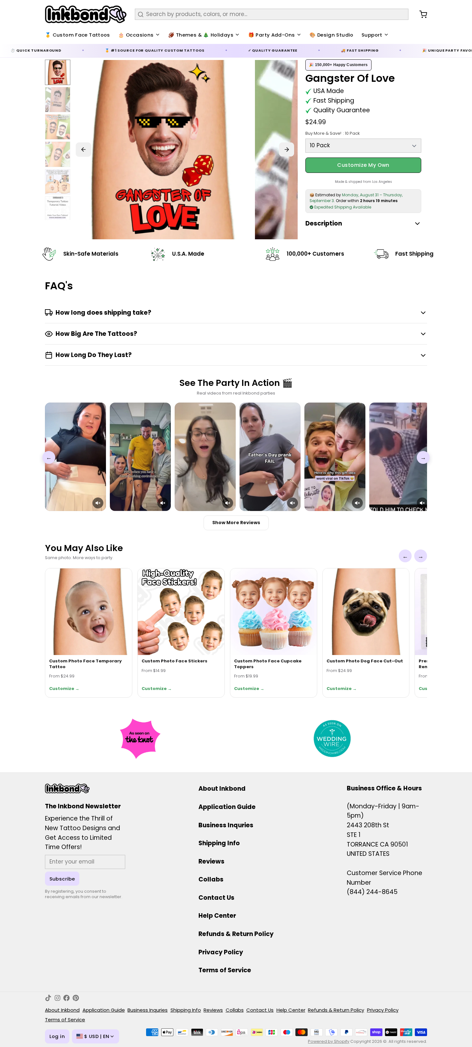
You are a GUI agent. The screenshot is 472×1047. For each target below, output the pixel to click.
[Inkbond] (86, 14)
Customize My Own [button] (363, 165)
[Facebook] (66, 998)
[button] (97, 503)
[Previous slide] (83, 149)
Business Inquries (225, 825)
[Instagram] (57, 998)
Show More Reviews (236, 522)
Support (372, 34)
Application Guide (227, 807)
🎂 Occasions (135, 34)
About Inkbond (222, 788)
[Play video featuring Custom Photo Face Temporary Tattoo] (75, 457)
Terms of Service (224, 970)
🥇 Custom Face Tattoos (77, 34)
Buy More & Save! (332, 133)
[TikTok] (48, 998)
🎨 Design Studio (332, 34)
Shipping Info (219, 843)
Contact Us (216, 897)
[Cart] (420, 14)
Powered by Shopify (328, 1041)
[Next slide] (286, 149)
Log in (57, 1036)
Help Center (217, 915)
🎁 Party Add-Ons (271, 34)
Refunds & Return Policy (236, 934)
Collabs (210, 879)
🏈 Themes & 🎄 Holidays (200, 34)
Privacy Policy (220, 952)
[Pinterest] (76, 998)
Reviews (211, 861)
